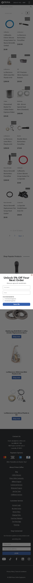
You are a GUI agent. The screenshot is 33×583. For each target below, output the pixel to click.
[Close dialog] (31, 275)
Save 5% (16, 304)
